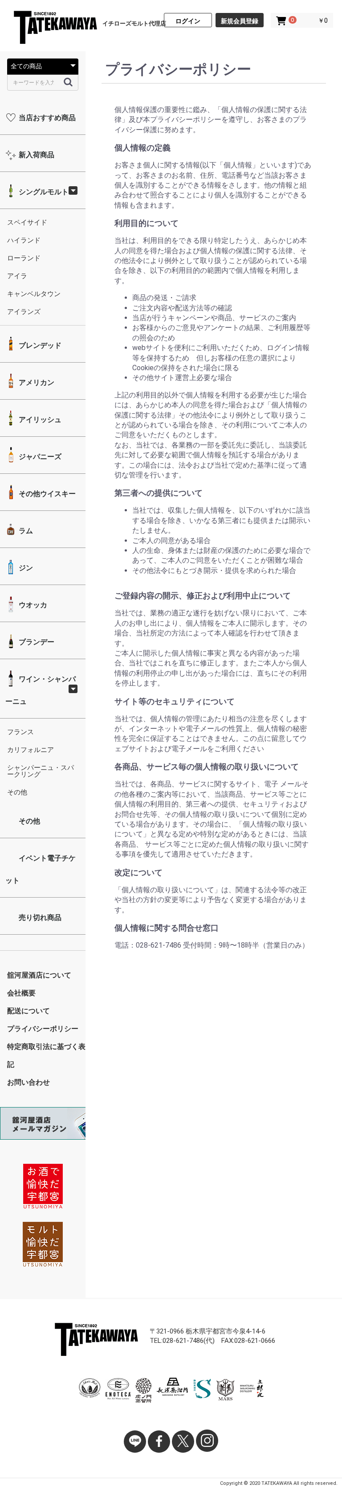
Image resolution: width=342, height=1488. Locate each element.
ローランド (24, 258)
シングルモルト (43, 192)
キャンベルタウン (34, 294)
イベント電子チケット (40, 869)
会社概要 (21, 993)
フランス (20, 732)
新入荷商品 (35, 154)
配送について (28, 1011)
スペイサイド (27, 222)
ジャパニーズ (39, 456)
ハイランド (24, 240)
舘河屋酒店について (39, 975)
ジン (25, 568)
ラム (25, 531)
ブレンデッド (39, 345)
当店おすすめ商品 (46, 117)
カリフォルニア (30, 750)
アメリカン (35, 382)
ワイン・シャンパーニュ (40, 690)
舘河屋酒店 (55, 28)
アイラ (17, 276)
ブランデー (35, 642)
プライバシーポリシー (42, 1028)
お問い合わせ (28, 1082)
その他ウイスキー (46, 493)
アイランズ (24, 312)
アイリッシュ (39, 419)
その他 (17, 792)
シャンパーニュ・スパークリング (40, 771)
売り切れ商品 (39, 917)
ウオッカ (32, 605)
